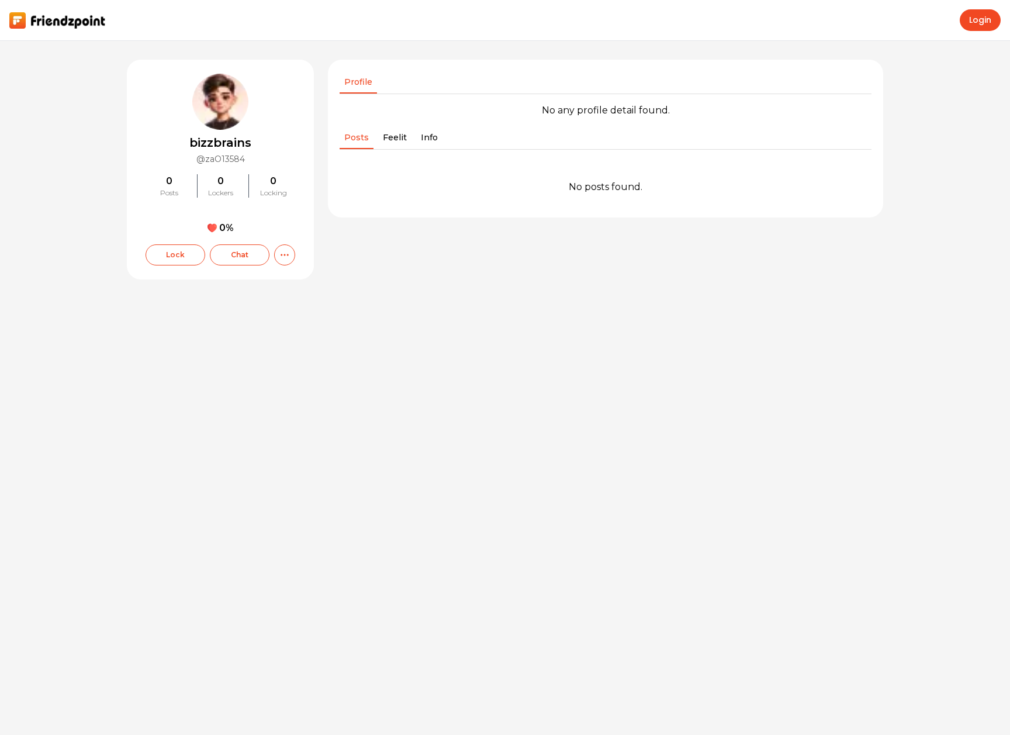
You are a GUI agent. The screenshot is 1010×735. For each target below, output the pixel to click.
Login (980, 20)
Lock (175, 254)
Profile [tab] (358, 82)
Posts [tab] (356, 137)
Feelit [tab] (395, 137)
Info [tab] (429, 137)
